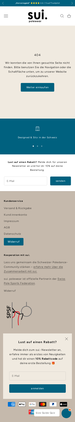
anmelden (37, 388)
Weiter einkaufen (37, 87)
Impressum (11, 221)
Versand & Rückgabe (18, 208)
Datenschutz (12, 233)
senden (60, 180)
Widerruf (14, 241)
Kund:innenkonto (15, 214)
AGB (7, 227)
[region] (37, 132)
